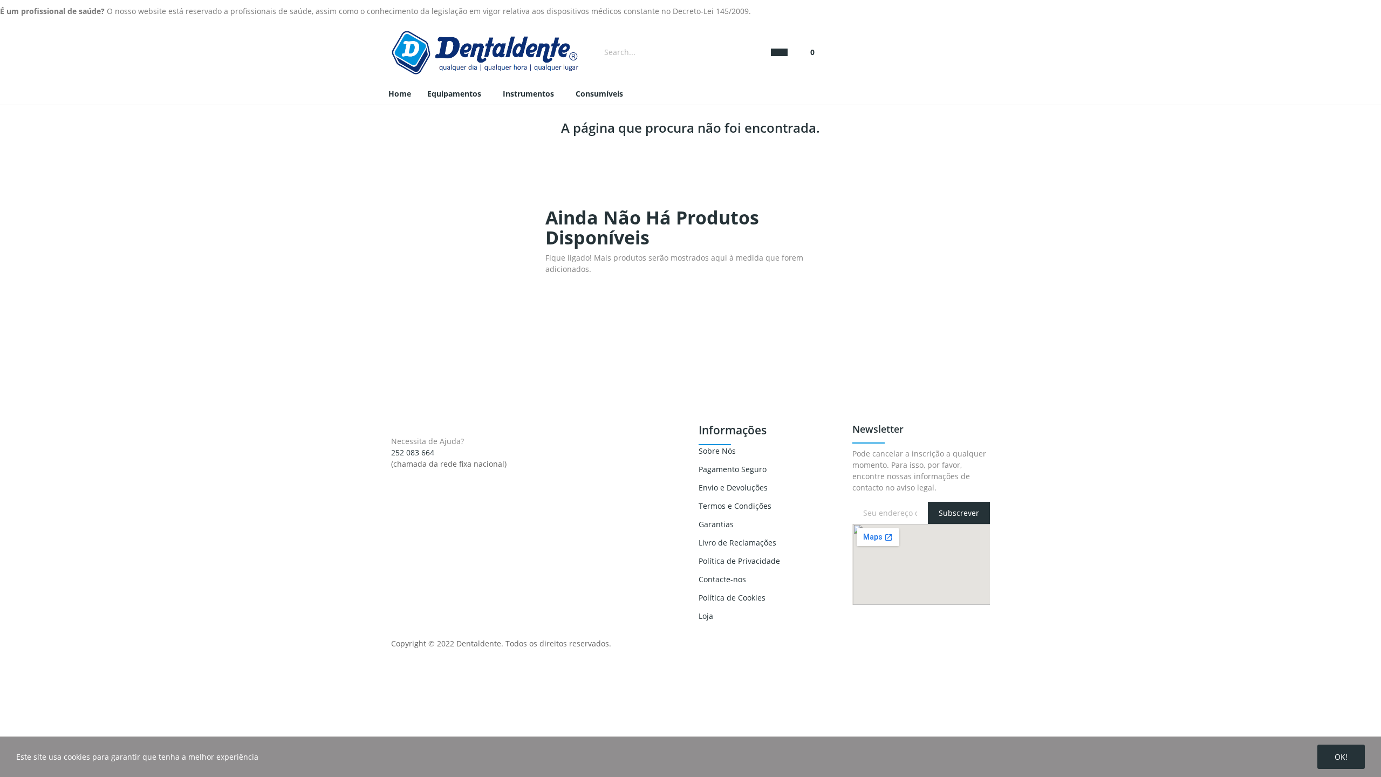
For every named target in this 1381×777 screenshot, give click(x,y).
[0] (807, 52)
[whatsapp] (428, 473)
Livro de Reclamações (737, 542)
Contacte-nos (722, 579)
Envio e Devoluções (733, 487)
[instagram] (405, 473)
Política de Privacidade (739, 561)
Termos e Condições (735, 506)
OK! (1341, 757)
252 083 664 (412, 452)
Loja (706, 616)
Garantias (716, 524)
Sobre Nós (717, 451)
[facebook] (394, 473)
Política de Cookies (732, 597)
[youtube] (417, 473)
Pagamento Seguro (733, 469)
